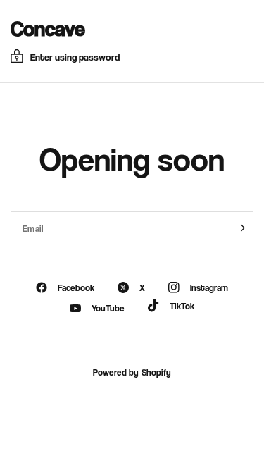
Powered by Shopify (131, 372)
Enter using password (75, 57)
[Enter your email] (239, 228)
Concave (48, 28)
